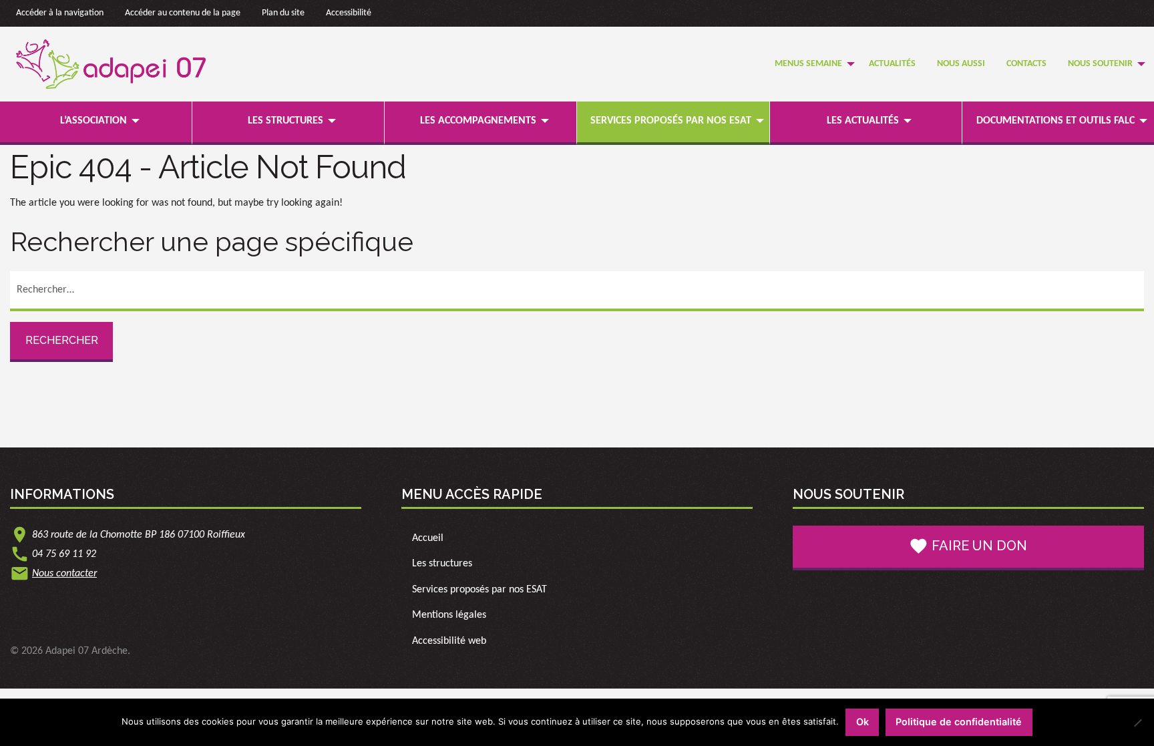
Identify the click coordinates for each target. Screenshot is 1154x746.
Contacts (1026, 64)
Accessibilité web (449, 641)
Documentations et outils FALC (1055, 121)
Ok (862, 721)
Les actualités (863, 121)
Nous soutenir (1100, 64)
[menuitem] (811, 64)
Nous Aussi (961, 64)
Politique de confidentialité (959, 721)
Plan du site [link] (283, 13)
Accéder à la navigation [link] (60, 13)
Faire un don (968, 546)
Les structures (285, 121)
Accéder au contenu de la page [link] (182, 13)
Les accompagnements (478, 121)
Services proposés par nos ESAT (670, 121)
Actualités (892, 64)
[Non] (1137, 722)
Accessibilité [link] (348, 13)
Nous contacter (64, 573)
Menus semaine (808, 64)
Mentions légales (449, 615)
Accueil (427, 538)
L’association (93, 121)
